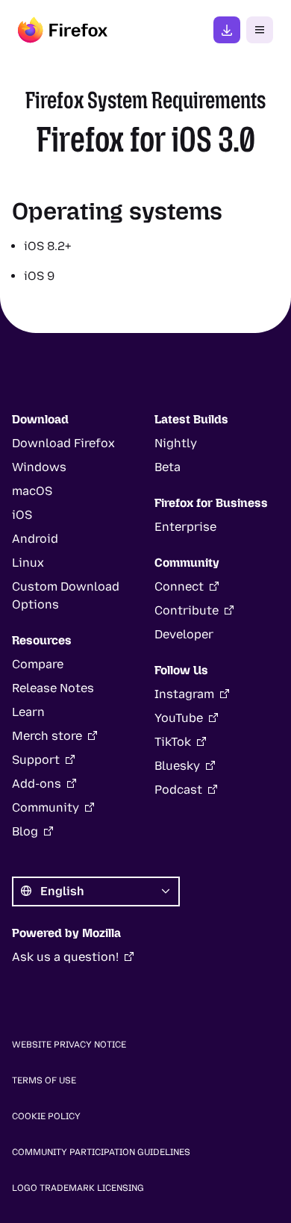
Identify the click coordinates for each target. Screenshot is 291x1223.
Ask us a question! (65, 957)
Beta (167, 467)
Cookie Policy (46, 1116)
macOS (32, 491)
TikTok (172, 742)
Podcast (178, 789)
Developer (183, 634)
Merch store (47, 736)
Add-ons (36, 784)
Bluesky (177, 766)
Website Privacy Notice (69, 1044)
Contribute (186, 610)
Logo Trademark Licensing (78, 1188)
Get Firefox (226, 29)
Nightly (175, 443)
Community (45, 807)
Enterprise (185, 527)
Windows (39, 467)
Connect (179, 586)
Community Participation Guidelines (101, 1152)
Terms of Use (44, 1080)
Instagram (184, 694)
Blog (25, 831)
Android (35, 539)
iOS (22, 515)
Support (36, 760)
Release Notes (53, 688)
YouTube (178, 718)
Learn (28, 712)
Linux (28, 563)
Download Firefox (63, 443)
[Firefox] (62, 30)
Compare (37, 664)
